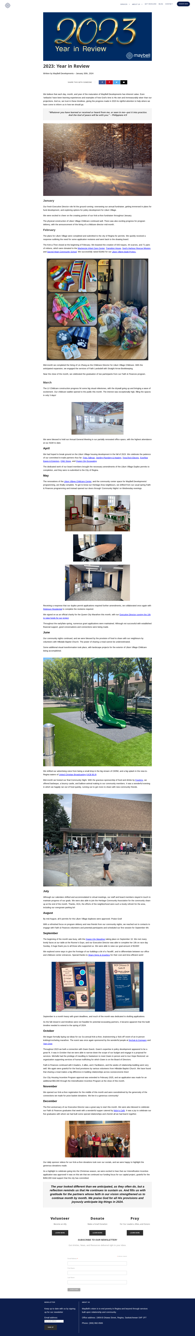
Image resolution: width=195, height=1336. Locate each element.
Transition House (113, 248)
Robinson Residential (52, 609)
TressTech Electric (130, 458)
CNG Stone (66, 461)
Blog (161, 4)
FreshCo (139, 780)
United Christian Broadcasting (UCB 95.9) (77, 774)
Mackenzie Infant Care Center (91, 248)
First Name (71, 1268)
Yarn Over (47, 1044)
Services (123, 4)
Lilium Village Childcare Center (77, 481)
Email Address (73, 1259)
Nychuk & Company (138, 1040)
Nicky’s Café (119, 1110)
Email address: (51, 1317)
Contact (169, 4)
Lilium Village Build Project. (124, 252)
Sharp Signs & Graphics (99, 955)
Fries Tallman (89, 458)
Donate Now (183, 3)
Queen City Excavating (86, 461)
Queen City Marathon (95, 939)
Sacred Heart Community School (62, 252)
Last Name (71, 1277)
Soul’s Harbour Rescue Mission (136, 248)
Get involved (150, 4)
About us (136, 4)
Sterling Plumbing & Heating (108, 458)
